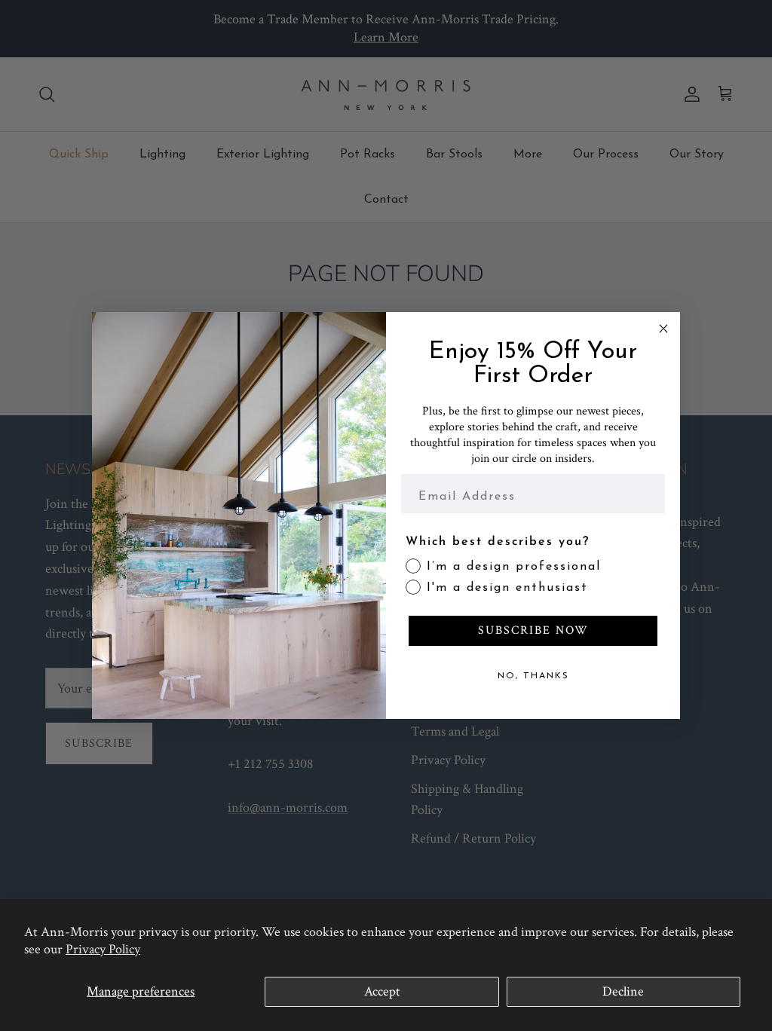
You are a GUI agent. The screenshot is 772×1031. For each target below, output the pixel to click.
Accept (382, 991)
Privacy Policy (103, 949)
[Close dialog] (663, 329)
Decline (623, 991)
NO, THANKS (533, 676)
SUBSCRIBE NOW (533, 630)
